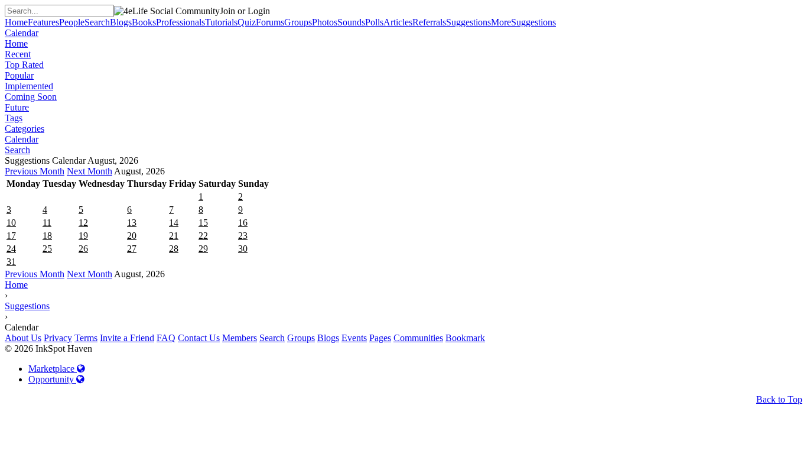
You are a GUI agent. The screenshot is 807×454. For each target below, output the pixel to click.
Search (17, 150)
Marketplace (52, 369)
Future (17, 107)
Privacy (58, 338)
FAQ (166, 338)
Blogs (328, 338)
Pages (380, 338)
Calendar (21, 33)
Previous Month (34, 171)
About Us (23, 338)
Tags (13, 118)
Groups (301, 338)
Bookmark (465, 338)
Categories (24, 129)
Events (354, 338)
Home (16, 43)
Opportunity (52, 379)
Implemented (29, 86)
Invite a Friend (127, 338)
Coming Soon (31, 97)
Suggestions (27, 306)
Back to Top (779, 399)
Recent (18, 54)
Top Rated (24, 65)
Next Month (89, 171)
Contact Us (199, 338)
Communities (418, 338)
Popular (19, 75)
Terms (85, 338)
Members (239, 338)
